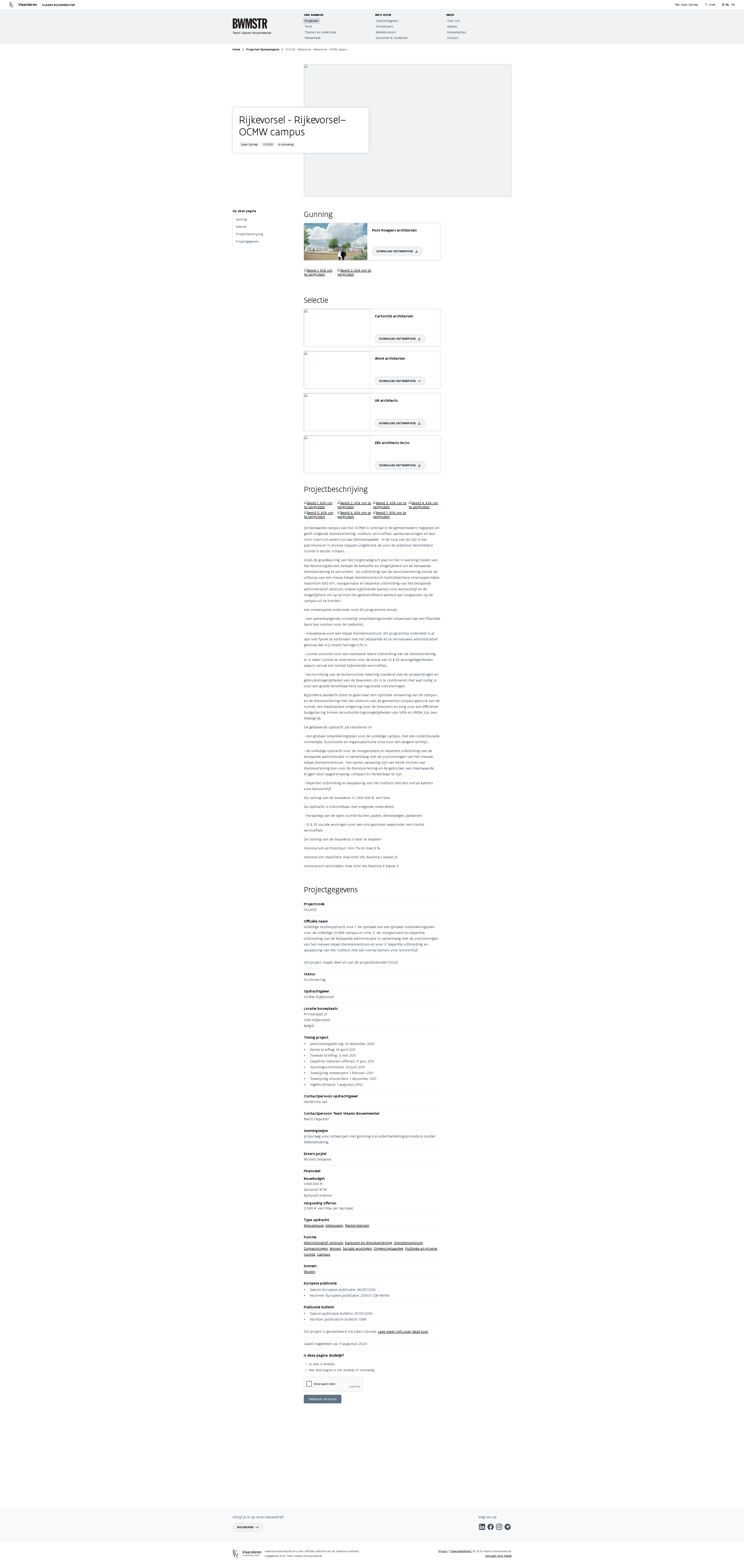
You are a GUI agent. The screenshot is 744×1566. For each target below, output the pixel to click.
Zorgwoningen (316, 1248)
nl (727, 5)
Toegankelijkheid (460, 1551)
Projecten (311, 21)
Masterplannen (357, 1225)
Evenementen (456, 32)
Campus (323, 1254)
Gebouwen (334, 1225)
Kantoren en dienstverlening (368, 1242)
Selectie (241, 227)
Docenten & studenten (392, 38)
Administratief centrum (323, 1242)
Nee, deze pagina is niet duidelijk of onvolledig (341, 1370)
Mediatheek (313, 38)
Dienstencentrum (408, 1242)
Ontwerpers (384, 26)
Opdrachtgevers (387, 21)
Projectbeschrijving (249, 234)
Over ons (453, 21)
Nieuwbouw (314, 1225)
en (733, 4)
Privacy (443, 1551)
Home (236, 49)
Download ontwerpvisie (394, 251)
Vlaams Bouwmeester (58, 5)
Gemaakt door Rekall (498, 1556)
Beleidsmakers (386, 32)
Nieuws (452, 26)
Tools (308, 26)
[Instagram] (499, 1527)
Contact (453, 38)
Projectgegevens (247, 242)
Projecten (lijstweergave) (262, 49)
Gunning (241, 219)
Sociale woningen (357, 1248)
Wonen (335, 1248)
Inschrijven (245, 1527)
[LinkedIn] (482, 1527)
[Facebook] (490, 1527)
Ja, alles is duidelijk (322, 1364)
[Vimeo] (508, 1527)
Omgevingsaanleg (388, 1248)
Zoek (712, 4)
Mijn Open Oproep (686, 4)
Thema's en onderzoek (320, 32)
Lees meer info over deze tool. (403, 1331)
